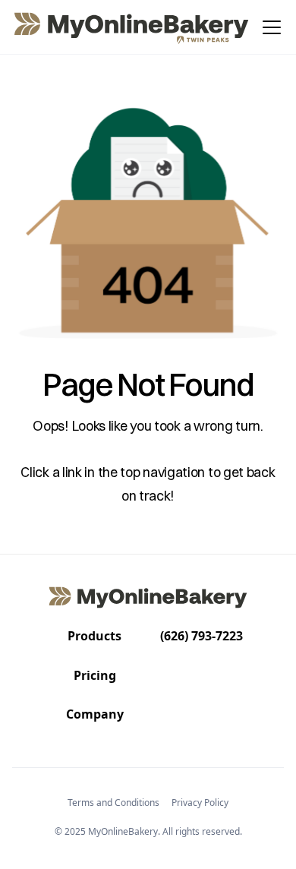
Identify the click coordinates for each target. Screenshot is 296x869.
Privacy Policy (200, 802)
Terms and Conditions (113, 802)
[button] (268, 27)
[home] (132, 27)
